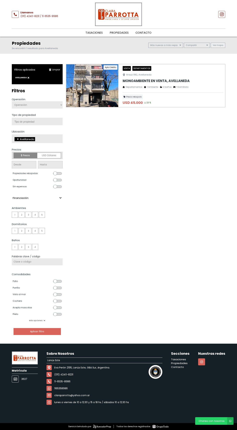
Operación (18, 99)
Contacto (143, 33)
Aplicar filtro (37, 331)
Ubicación (18, 131)
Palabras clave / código (26, 256)
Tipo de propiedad (24, 115)
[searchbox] (38, 121)
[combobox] (37, 121)
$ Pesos (25, 155)
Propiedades (119, 33)
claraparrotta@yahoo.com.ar (72, 395)
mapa (219, 45)
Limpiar (56, 69)
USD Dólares (49, 155)
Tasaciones (94, 33)
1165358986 (61, 388)
